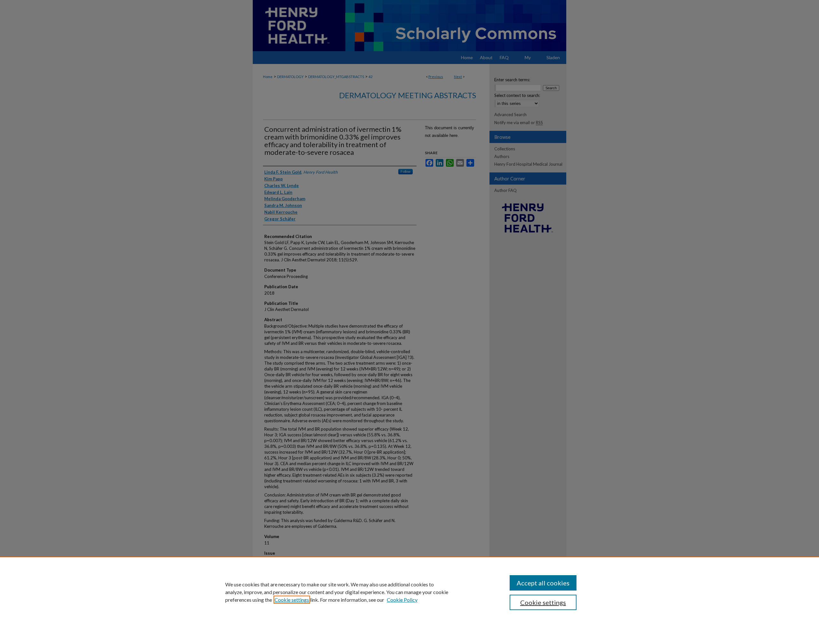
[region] (409, 592)
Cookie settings (291, 600)
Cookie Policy (402, 600)
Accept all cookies (543, 583)
